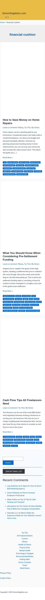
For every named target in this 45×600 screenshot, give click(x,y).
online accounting (8, 442)
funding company (30, 302)
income (36, 439)
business (18, 436)
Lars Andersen (12, 486)
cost (5, 162)
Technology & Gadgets (25, 553)
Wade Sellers (12, 499)
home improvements (9, 165)
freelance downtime (20, 439)
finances (38, 436)
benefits (18, 296)
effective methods (24, 162)
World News (24, 568)
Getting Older (25, 559)
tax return (14, 445)
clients (32, 436)
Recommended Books (24, 556)
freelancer (29, 439)
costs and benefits (8, 299)
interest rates (7, 305)
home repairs (20, 165)
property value (31, 168)
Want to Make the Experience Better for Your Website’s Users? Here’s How (24, 515)
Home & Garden (24, 562)
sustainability (37, 171)
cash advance (26, 296)
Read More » (8, 157)
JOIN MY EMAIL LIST (13, 471)
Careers (25, 539)
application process (9, 296)
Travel (24, 565)
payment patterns (19, 442)
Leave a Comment (10, 127)
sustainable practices (9, 174)
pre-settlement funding (26, 307)
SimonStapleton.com (14, 13)
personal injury (7, 307)
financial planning (19, 302)
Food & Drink (25, 548)
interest (39, 302)
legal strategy (16, 305)
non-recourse (34, 305)
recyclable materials (17, 171)
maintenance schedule (32, 165)
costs (33, 296)
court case (18, 299)
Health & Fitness (24, 545)
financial (36, 299)
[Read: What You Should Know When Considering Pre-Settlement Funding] (22, 248)
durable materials (12, 162)
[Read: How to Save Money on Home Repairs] (22, 115)
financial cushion (35, 162)
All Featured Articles (25, 536)
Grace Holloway (13, 493)
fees (31, 299)
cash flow (26, 436)
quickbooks (7, 445)
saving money (28, 171)
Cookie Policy (5, 578)
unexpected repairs (22, 174)
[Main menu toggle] (7, 17)
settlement (21, 310)
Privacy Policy (5, 573)
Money (20, 127)
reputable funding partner (10, 310)
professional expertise (19, 168)
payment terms (30, 442)
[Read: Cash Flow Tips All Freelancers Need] (22, 395)
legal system (25, 305)
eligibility (25, 299)
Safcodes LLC (12, 513)
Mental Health (24, 550)
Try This (27, 127)
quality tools (7, 171)
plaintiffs (16, 307)
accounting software (9, 436)
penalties (39, 442)
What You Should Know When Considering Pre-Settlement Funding (22, 256)
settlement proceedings (33, 310)
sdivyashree (11, 506)
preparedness (7, 168)
